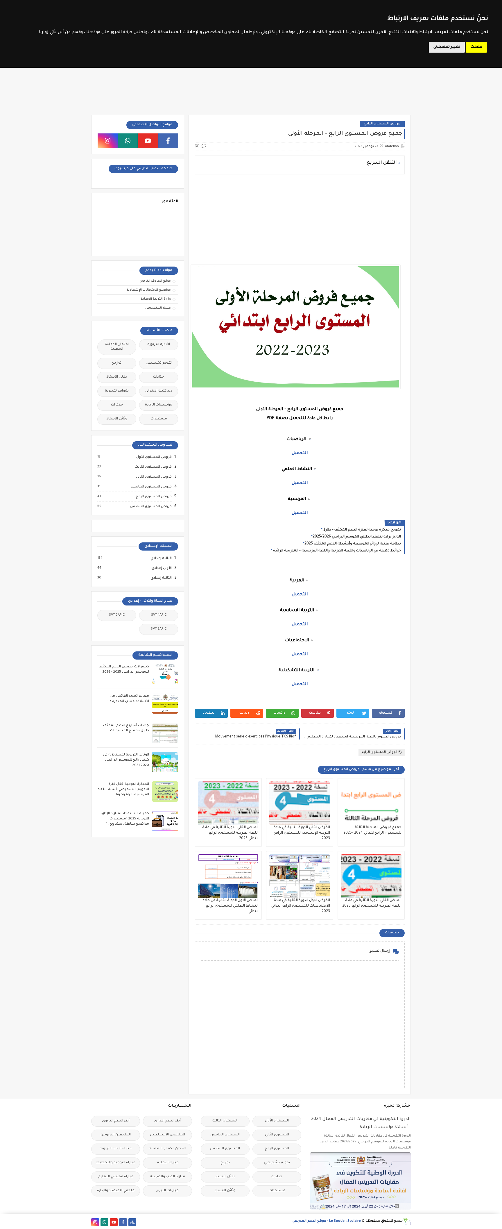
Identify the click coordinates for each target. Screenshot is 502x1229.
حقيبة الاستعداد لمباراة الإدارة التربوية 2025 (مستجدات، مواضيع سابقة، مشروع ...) (125, 819)
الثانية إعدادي (161, 578)
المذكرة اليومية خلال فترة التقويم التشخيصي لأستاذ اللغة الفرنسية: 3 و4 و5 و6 (123, 790)
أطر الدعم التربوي (116, 1121)
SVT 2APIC (117, 615)
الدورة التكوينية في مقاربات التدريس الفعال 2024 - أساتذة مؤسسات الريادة (361, 1123)
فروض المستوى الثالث (153, 467)
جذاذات (158, 377)
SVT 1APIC (158, 615)
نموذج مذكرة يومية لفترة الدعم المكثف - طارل (361, 530)
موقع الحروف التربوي (155, 281)
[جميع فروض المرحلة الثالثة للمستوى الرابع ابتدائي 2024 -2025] (371, 803)
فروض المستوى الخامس (151, 487)
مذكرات (117, 405)
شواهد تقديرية (117, 391)
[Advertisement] (299, 219)
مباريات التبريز (168, 1191)
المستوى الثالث (225, 1121)
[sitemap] (132, 1222)
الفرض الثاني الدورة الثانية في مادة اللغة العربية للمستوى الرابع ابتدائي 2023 (230, 833)
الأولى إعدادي (161, 568)
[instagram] (108, 140)
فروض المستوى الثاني (153, 477)
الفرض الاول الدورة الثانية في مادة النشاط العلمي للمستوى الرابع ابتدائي (230, 906)
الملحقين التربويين (116, 1135)
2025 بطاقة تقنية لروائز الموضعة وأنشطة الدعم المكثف (352, 544)
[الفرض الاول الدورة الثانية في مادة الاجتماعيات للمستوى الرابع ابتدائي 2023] (299, 876)
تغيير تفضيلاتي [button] (446, 47)
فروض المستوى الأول (154, 457)
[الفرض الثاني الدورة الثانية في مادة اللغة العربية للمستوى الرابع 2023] (371, 876)
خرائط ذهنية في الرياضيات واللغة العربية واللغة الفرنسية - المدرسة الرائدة (336, 551)
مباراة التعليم (168, 1163)
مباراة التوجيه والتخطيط (115, 1163)
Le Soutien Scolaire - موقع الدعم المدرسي (327, 1221)
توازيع (116, 363)
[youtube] (148, 140)
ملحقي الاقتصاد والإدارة (116, 1191)
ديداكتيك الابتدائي (158, 391)
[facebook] (168, 140)
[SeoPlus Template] (407, 1222)
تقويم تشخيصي (159, 363)
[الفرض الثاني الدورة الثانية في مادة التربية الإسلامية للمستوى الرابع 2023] (299, 803)
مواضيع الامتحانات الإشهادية (148, 290)
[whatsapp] (128, 140)
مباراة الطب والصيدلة (167, 1177)
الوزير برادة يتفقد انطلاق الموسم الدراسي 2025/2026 (357, 537)
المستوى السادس (225, 1149)
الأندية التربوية (158, 344)
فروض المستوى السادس (151, 507)
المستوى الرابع (277, 1149)
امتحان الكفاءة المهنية (117, 347)
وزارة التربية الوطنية (156, 299)
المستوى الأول (277, 1121)
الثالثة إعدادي (161, 558)
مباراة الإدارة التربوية (116, 1149)
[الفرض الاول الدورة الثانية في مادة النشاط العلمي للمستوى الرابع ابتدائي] (228, 876)
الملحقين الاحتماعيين (167, 1135)
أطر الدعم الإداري (167, 1121)
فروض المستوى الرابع (382, 124)
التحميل (300, 483)
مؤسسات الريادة (158, 405)
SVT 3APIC (158, 629)
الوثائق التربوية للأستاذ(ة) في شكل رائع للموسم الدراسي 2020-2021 (126, 760)
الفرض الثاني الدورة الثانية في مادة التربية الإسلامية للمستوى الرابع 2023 (302, 833)
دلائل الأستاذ (117, 377)
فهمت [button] (476, 47)
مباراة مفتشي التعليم (115, 1177)
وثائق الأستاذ (117, 419)
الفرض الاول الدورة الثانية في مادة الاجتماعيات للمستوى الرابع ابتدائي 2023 (300, 906)
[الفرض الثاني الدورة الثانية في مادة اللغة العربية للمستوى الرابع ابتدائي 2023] (228, 803)
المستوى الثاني (277, 1135)
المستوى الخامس (225, 1135)
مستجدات (158, 419)
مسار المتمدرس (158, 308)
